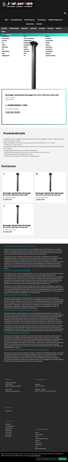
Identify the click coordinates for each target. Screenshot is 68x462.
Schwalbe (49, 49)
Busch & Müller (29, 38)
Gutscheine (30, 24)
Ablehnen (54, 459)
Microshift (27, 45)
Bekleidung (33, 28)
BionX (47, 36)
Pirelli (48, 45)
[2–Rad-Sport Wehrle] (17, 5)
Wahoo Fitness (50, 55)
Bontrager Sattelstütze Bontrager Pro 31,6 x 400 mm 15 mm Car (17, 226)
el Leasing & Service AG (41, 438)
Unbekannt (5, 55)
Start (6, 20)
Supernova (49, 51)
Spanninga (5, 51)
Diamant (48, 38)
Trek (25, 53)
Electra (4, 40)
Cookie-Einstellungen (42, 459)
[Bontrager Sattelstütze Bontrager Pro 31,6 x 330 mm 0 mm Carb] (34, 65)
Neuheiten (58, 28)
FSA (3, 43)
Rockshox (49, 47)
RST (3, 49)
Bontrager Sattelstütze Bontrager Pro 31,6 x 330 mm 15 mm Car (50, 194)
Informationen (29, 20)
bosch (37, 432)
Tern (3, 53)
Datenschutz (38, 444)
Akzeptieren (62, 459)
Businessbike (39, 434)
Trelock (48, 53)
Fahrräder (4, 28)
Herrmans (27, 43)
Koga (3, 45)
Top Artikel (50, 28)
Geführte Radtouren (55, 20)
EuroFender (27, 40)
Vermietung (42, 20)
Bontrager (5, 38)
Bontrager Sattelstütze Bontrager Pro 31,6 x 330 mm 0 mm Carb (32, 95)
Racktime (5, 47)
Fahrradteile (24, 28)
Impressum (38, 442)
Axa (25, 36)
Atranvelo (5, 36)
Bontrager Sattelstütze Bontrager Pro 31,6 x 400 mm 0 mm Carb (17, 194)
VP (24, 55)
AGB (36, 446)
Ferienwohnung (16, 20)
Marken (3, 31)
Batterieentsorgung (40, 448)
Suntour (26, 51)
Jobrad (37, 436)
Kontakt (39, 24)
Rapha (26, 47)
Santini (26, 49)
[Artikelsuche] (65, 13)
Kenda (48, 43)
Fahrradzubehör (14, 28)
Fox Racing (49, 40)
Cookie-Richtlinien (35, 456)
